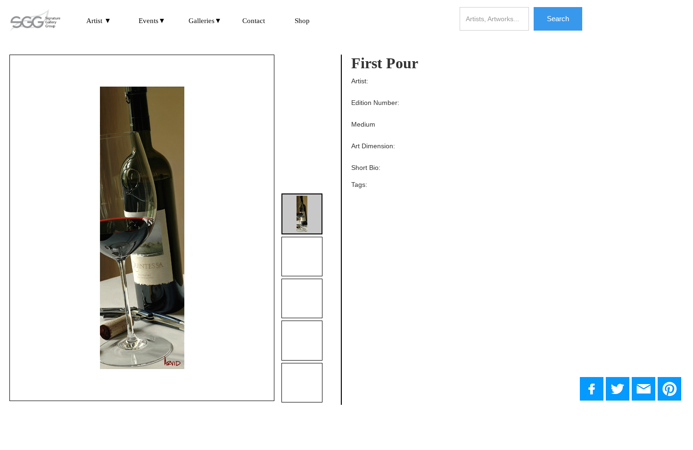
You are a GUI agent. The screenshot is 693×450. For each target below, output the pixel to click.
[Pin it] (669, 389)
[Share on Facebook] (591, 389)
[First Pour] (617, 389)
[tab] (301, 213)
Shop (302, 20)
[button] (98, 20)
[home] (34, 21)
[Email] (643, 389)
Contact (253, 20)
